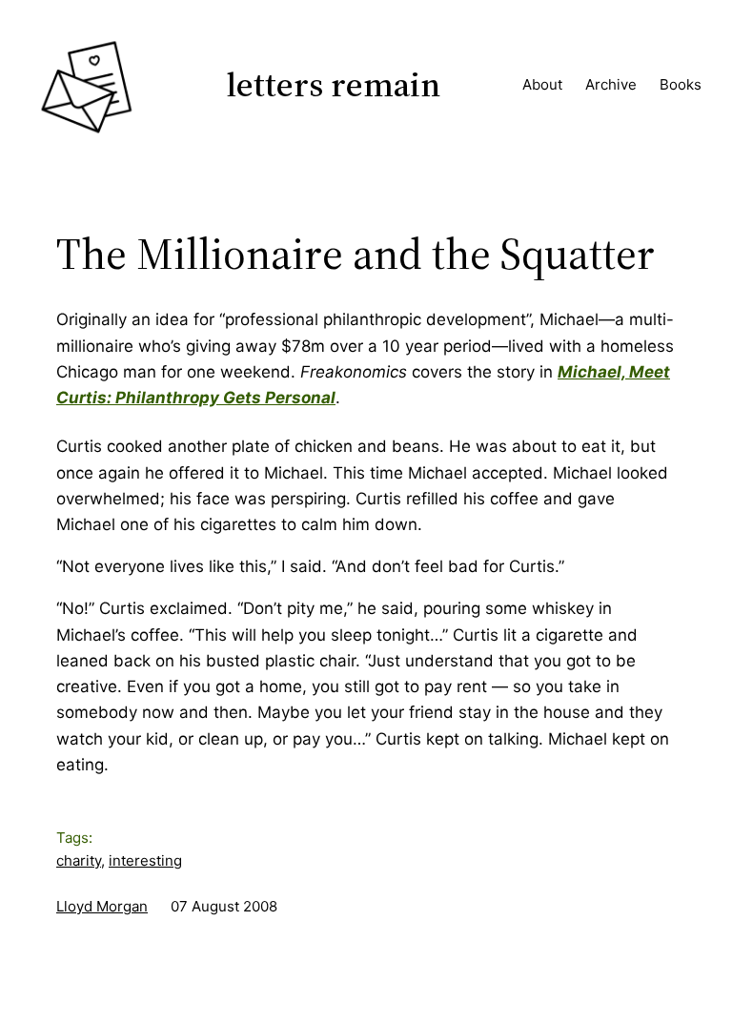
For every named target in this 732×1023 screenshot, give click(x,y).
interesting (145, 860)
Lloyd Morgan (102, 906)
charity (78, 860)
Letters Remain (333, 84)
